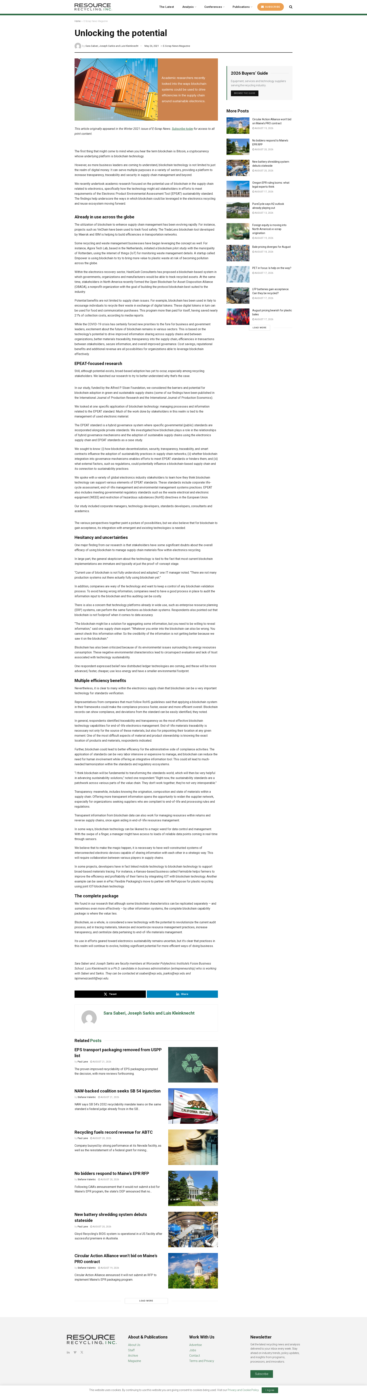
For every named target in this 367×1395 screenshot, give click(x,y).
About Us (134, 1345)
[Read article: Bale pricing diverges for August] (238, 253)
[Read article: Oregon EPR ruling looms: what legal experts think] (238, 189)
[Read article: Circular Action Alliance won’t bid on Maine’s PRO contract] (193, 1270)
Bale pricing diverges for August (271, 246)
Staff (131, 1350)
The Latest (166, 7)
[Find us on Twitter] (81, 1352)
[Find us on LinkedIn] (68, 1352)
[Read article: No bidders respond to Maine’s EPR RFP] (193, 1188)
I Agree (270, 1390)
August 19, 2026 (109, 1268)
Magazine (134, 1361)
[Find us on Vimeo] (74, 1352)
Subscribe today (182, 129)
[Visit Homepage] (93, 7)
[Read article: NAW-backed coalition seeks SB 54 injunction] (193, 1106)
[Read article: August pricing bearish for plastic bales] (238, 316)
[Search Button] (290, 7)
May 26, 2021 (152, 45)
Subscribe (272, 6)
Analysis (188, 7)
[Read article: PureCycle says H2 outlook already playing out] (238, 210)
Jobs (192, 1350)
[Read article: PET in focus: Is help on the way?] (238, 274)
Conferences (213, 7)
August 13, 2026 (263, 213)
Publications (241, 7)
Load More (146, 1301)
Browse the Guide (244, 93)
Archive (133, 1355)
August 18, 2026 (263, 251)
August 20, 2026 (101, 1138)
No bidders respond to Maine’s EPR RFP (112, 1173)
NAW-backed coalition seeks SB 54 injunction (118, 1091)
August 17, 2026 (263, 191)
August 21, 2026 (101, 1061)
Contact (194, 1355)
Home (77, 21)
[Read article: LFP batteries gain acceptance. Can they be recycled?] (238, 295)
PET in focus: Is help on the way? (271, 268)
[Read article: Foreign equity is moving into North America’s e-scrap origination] (238, 231)
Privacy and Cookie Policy (243, 1390)
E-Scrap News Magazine (96, 21)
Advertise (195, 1345)
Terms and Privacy (201, 1361)
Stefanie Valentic (87, 1097)
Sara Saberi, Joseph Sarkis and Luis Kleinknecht (111, 45)
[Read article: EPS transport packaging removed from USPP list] (193, 1065)
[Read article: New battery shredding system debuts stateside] (193, 1229)
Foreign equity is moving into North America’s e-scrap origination (269, 229)
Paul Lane (83, 1061)
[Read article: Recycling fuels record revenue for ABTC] (193, 1147)
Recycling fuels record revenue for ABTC (114, 1132)
